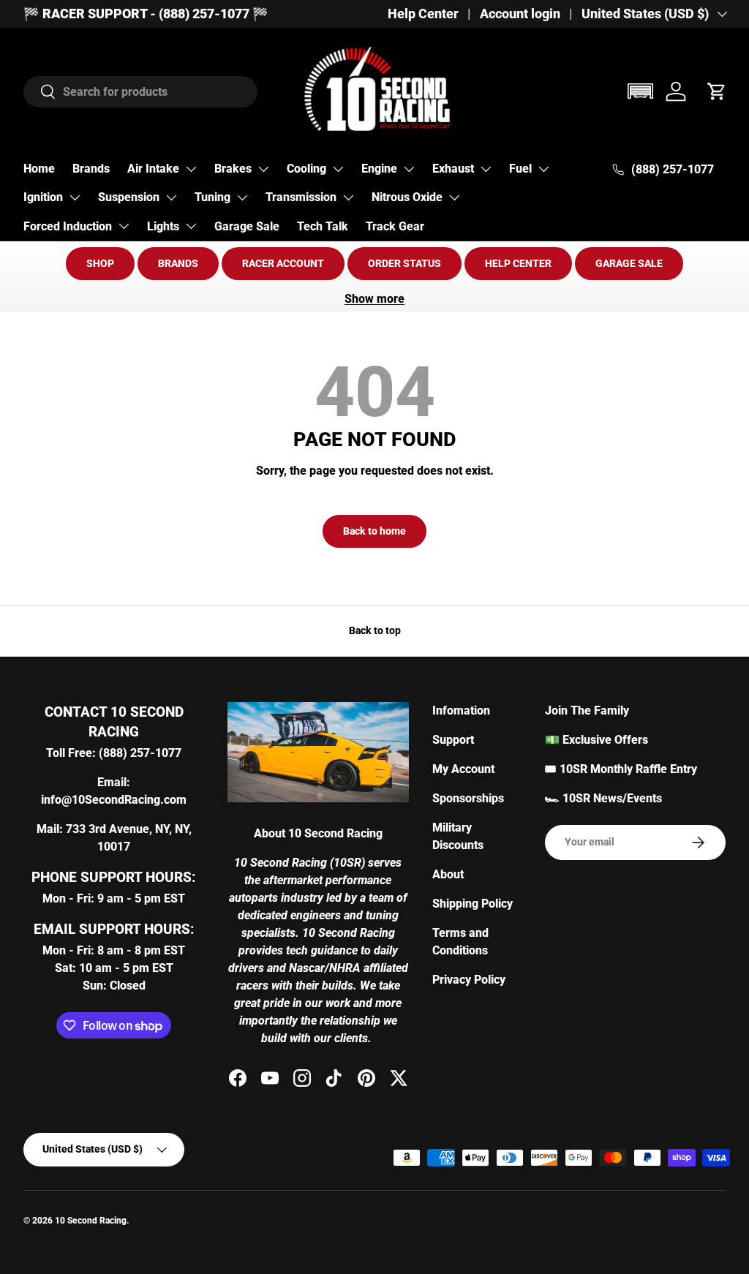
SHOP (100, 263)
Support (453, 740)
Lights (163, 226)
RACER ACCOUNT (283, 263)
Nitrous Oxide (407, 197)
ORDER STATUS (404, 263)
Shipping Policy (472, 904)
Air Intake (153, 169)
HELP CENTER (518, 263)
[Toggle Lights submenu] (191, 226)
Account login (520, 14)
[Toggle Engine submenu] (409, 169)
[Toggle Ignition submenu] (74, 197)
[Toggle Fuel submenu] (543, 169)
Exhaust (453, 169)
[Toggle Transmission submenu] (348, 197)
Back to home (374, 531)
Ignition (43, 197)
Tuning (212, 197)
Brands (91, 169)
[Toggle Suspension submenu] (171, 197)
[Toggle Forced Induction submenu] (123, 226)
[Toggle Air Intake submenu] (191, 169)
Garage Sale (246, 226)
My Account (463, 769)
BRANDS (178, 263)
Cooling (306, 169)
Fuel (520, 169)
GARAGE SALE (629, 263)
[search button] (39, 92)
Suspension (128, 197)
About (448, 874)
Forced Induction (67, 226)
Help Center (423, 14)
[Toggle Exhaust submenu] (485, 169)
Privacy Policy (468, 980)
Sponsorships (468, 798)
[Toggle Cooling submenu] (338, 169)
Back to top (375, 630)
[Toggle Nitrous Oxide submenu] (454, 197)
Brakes (233, 169)
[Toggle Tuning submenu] (242, 197)
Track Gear (395, 226)
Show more (374, 299)
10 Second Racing (91, 1220)
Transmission (301, 197)
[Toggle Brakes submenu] (263, 169)
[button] (640, 91)
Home (39, 169)
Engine (379, 169)
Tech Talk (322, 226)
